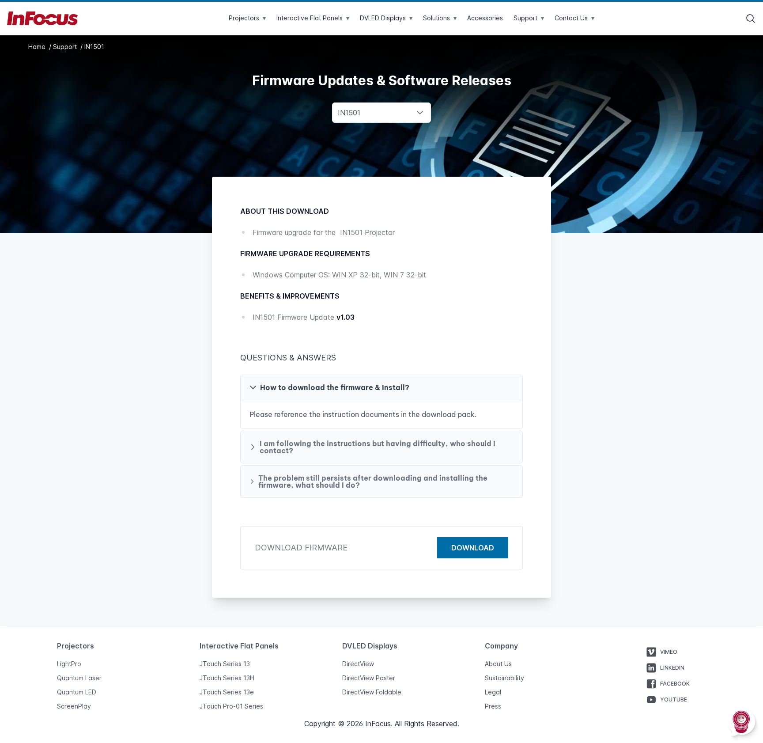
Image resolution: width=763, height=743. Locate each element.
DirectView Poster (368, 678)
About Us (498, 663)
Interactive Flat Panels (312, 18)
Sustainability (504, 678)
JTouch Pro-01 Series (231, 706)
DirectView (358, 663)
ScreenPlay (74, 706)
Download (472, 547)
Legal (493, 692)
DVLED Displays (386, 18)
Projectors (247, 18)
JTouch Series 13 (225, 663)
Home (37, 46)
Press (493, 706)
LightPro (69, 663)
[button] (381, 387)
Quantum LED (76, 692)
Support (66, 46)
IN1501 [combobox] (349, 112)
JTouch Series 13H (227, 678)
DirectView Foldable (371, 692)
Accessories (485, 18)
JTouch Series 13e (227, 692)
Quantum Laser (79, 678)
